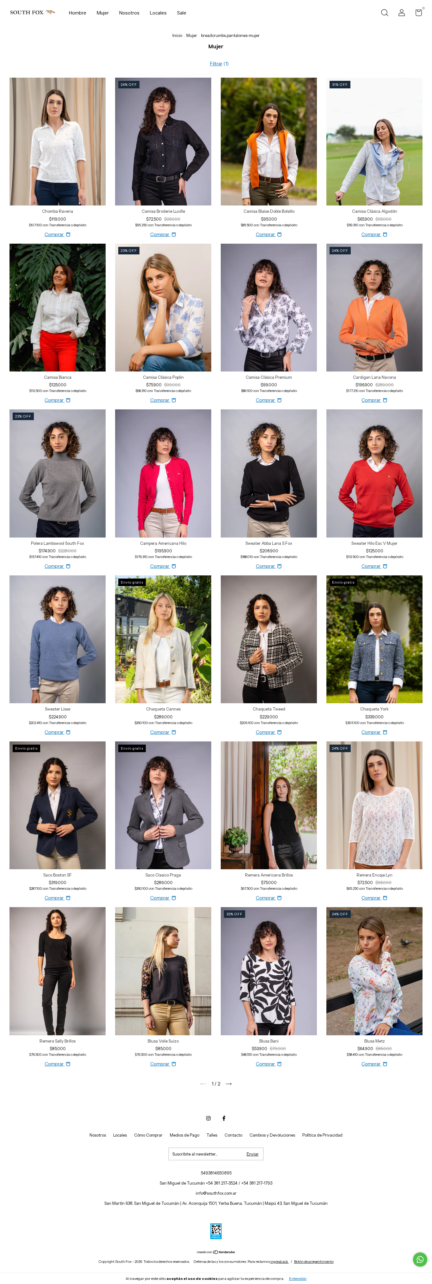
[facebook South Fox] (223, 1118)
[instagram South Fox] (208, 1118)
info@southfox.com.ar (216, 1193)
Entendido (297, 1278)
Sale (181, 13)
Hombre (77, 13)
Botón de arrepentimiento (314, 1261)
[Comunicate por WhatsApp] (420, 1259)
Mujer (103, 13)
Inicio (177, 35)
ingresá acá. (279, 1261)
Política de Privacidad (322, 1135)
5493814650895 (216, 1172)
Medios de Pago (184, 1135)
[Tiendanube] (216, 1253)
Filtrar (216, 64)
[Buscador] (384, 13)
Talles (212, 1135)
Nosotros (129, 13)
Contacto (233, 1135)
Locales (158, 13)
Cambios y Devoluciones (272, 1135)
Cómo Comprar (148, 1135)
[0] (416, 14)
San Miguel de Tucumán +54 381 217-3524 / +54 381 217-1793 (216, 1183)
